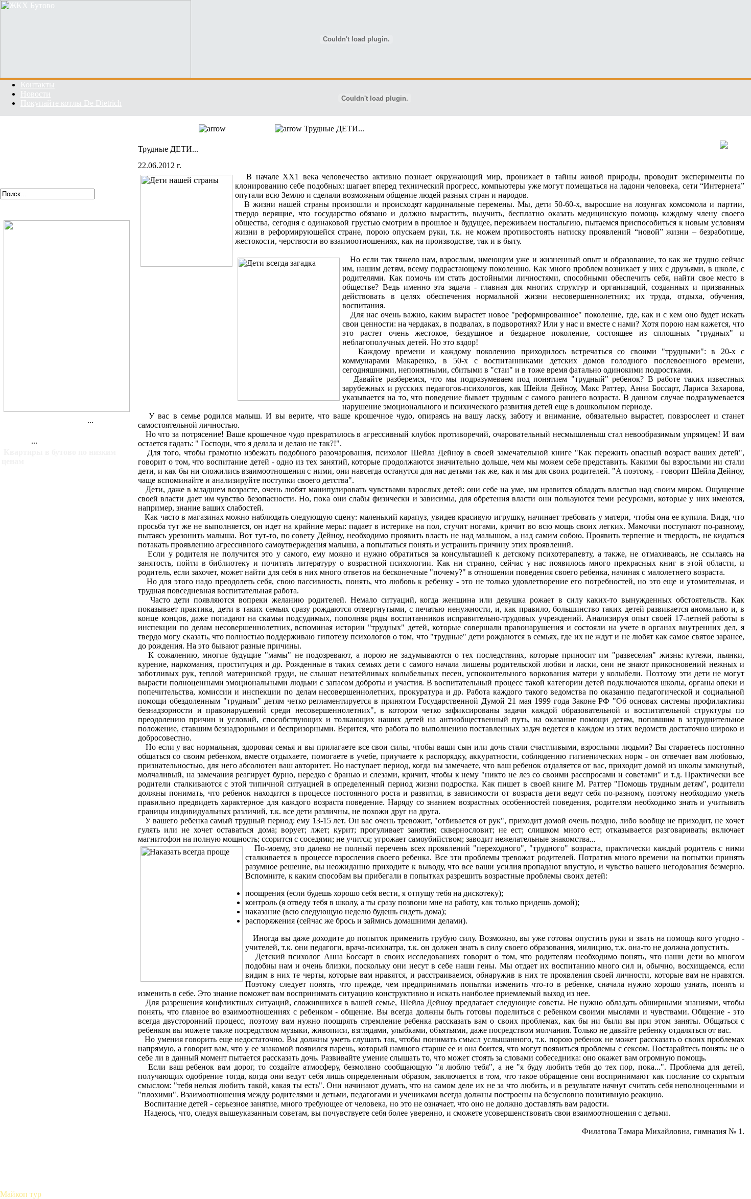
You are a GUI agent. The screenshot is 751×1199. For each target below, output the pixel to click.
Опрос (11, 183)
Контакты (37, 84)
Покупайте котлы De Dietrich (71, 103)
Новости (35, 93)
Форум (12, 174)
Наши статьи (22, 156)
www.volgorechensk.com (46, 213)
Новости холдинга (32, 147)
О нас (10, 137)
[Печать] (732, 146)
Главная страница (31, 128)
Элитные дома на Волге (45, 420)
